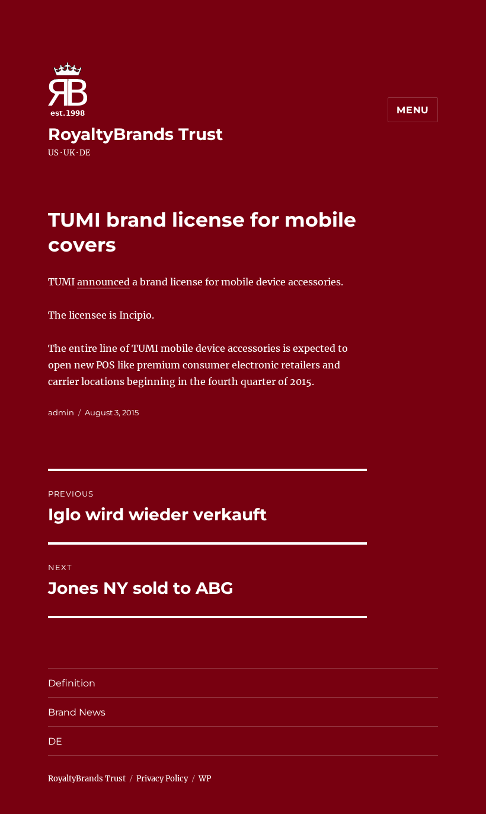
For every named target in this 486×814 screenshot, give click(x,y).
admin (61, 412)
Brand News (76, 712)
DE (55, 741)
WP (205, 779)
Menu (413, 110)
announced (103, 282)
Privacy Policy (162, 779)
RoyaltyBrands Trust (135, 134)
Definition (71, 683)
